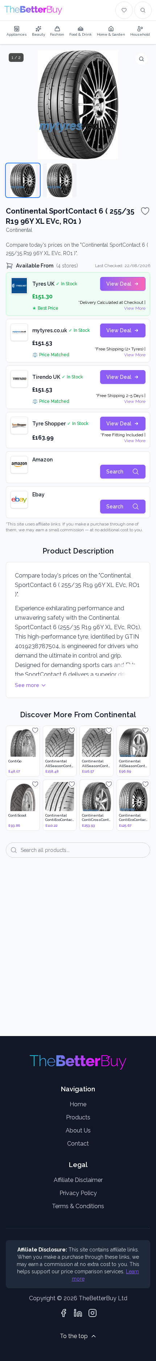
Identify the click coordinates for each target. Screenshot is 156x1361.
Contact (78, 1143)
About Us (78, 1130)
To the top (74, 1336)
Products (78, 1117)
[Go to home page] (33, 10)
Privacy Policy (78, 1193)
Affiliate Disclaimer (78, 1180)
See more (27, 685)
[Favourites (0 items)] (124, 10)
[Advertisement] (78, 952)
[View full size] (141, 59)
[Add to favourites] (145, 211)
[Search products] (143, 10)
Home (78, 1104)
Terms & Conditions (78, 1206)
